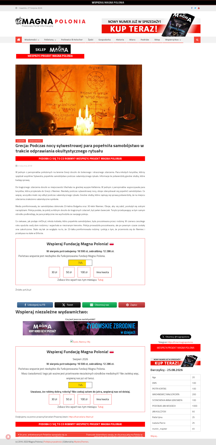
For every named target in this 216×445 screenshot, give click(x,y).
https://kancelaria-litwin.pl (81, 416)
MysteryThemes (81, 441)
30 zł (54, 272)
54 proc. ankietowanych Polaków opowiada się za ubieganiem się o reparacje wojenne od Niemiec (42, 435)
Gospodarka (105, 39)
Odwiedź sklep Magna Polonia (50, 49)
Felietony (49, 39)
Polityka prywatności (53, 441)
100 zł (83, 272)
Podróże (145, 39)
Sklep (157, 39)
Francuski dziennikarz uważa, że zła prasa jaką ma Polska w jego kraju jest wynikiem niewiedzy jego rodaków (114, 435)
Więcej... (154, 436)
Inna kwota (102, 272)
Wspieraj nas (172, 39)
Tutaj (100, 280)
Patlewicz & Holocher (72, 39)
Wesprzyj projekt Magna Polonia (50, 56)
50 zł (69, 272)
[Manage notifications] (8, 436)
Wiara (132, 39)
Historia (120, 39)
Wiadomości (31, 39)
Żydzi (90, 39)
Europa (20, 140)
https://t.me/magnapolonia (180, 342)
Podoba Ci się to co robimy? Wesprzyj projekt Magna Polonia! (80, 159)
